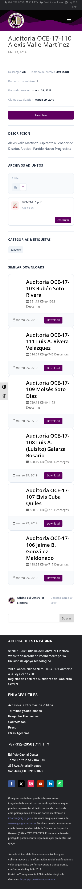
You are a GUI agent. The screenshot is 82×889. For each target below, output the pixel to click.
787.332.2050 (16, 2)
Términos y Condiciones (25, 711)
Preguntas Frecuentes (23, 716)
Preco (12, 727)
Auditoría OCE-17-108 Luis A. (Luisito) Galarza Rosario (47, 445)
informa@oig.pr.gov (19, 818)
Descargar (63, 220)
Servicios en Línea (53, 2)
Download (41, 115)
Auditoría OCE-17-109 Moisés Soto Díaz (47, 389)
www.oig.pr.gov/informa (22, 823)
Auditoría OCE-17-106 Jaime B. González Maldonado (47, 548)
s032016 (16, 249)
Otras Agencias (18, 733)
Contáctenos (17, 722)
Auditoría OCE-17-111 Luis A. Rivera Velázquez (47, 341)
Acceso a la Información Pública (30, 705)
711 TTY (33, 2)
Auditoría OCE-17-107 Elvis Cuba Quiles (47, 497)
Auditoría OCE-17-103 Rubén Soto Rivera (47, 288)
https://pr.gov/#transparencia (37, 879)
